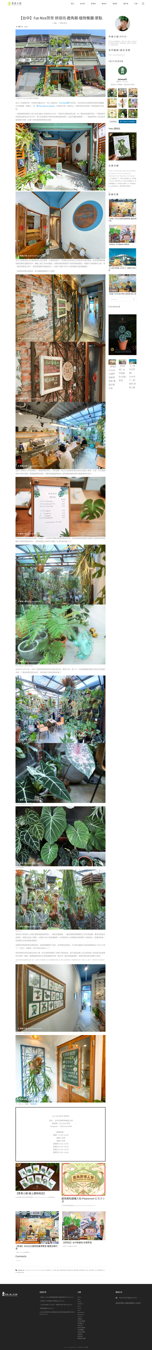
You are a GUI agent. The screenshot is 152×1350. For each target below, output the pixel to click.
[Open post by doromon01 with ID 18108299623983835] (133, 113)
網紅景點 (91, 1270)
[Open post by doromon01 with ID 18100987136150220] (112, 113)
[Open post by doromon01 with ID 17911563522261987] (122, 92)
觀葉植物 (100, 1270)
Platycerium (41, 1270)
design (125, 171)
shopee (80, 1317)
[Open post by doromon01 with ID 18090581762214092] (112, 92)
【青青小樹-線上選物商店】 (31, 1193)
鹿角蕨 (19, 1272)
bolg (55, 23)
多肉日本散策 (128, 181)
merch (121, 173)
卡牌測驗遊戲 (43, 1308)
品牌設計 (115, 178)
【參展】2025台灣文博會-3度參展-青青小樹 (122, 294)
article (112, 171)
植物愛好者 (70, 1270)
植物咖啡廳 (63, 1270)
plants (33, 1270)
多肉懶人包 (81, 1323)
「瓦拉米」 (33, 1104)
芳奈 (96, 1270)
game (114, 173)
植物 (58, 1270)
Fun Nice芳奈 (64, 1123)
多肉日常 (118, 181)
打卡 (52, 1270)
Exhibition (80, 1304)
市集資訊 (80, 1334)
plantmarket (114, 176)
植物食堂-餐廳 (125, 186)
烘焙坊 (86, 1270)
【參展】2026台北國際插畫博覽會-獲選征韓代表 (112, 377)
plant (127, 173)
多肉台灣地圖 (125, 178)
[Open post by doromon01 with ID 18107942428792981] (122, 113)
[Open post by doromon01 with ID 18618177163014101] (112, 103)
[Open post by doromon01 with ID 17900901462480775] (133, 92)
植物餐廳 (81, 1270)
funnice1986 (67, 1126)
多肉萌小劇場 (123, 183)
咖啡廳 (48, 1270)
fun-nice (28, 1270)
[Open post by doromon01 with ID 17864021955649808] (133, 103)
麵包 (23, 1272)
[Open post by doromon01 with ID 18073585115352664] (122, 103)
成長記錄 (115, 186)
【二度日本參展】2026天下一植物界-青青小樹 (132, 377)
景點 (55, 1270)
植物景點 (76, 1270)
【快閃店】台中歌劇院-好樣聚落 (77, 1242)
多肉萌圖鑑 (81, 1330)
